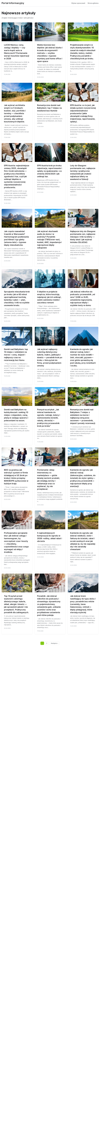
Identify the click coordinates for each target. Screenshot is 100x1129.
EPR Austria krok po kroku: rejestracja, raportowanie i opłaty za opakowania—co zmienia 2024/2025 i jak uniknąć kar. (49, 171)
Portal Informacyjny (13, 3)
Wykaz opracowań (78, 3)
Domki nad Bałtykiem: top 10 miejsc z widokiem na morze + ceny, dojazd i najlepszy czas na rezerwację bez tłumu (16, 354)
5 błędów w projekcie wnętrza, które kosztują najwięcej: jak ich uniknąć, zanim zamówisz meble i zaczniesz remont (49, 297)
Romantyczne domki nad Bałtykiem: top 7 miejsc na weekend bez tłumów (49, 108)
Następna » (54, 643)
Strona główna (93, 3)
